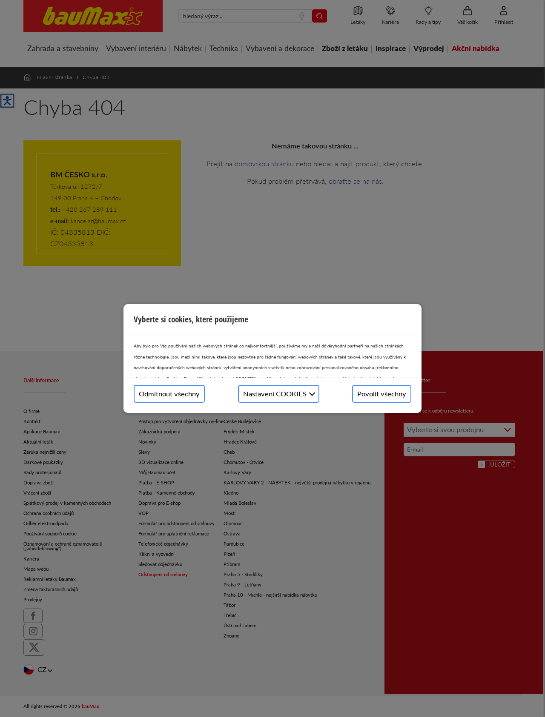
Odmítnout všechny (169, 393)
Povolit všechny (381, 393)
